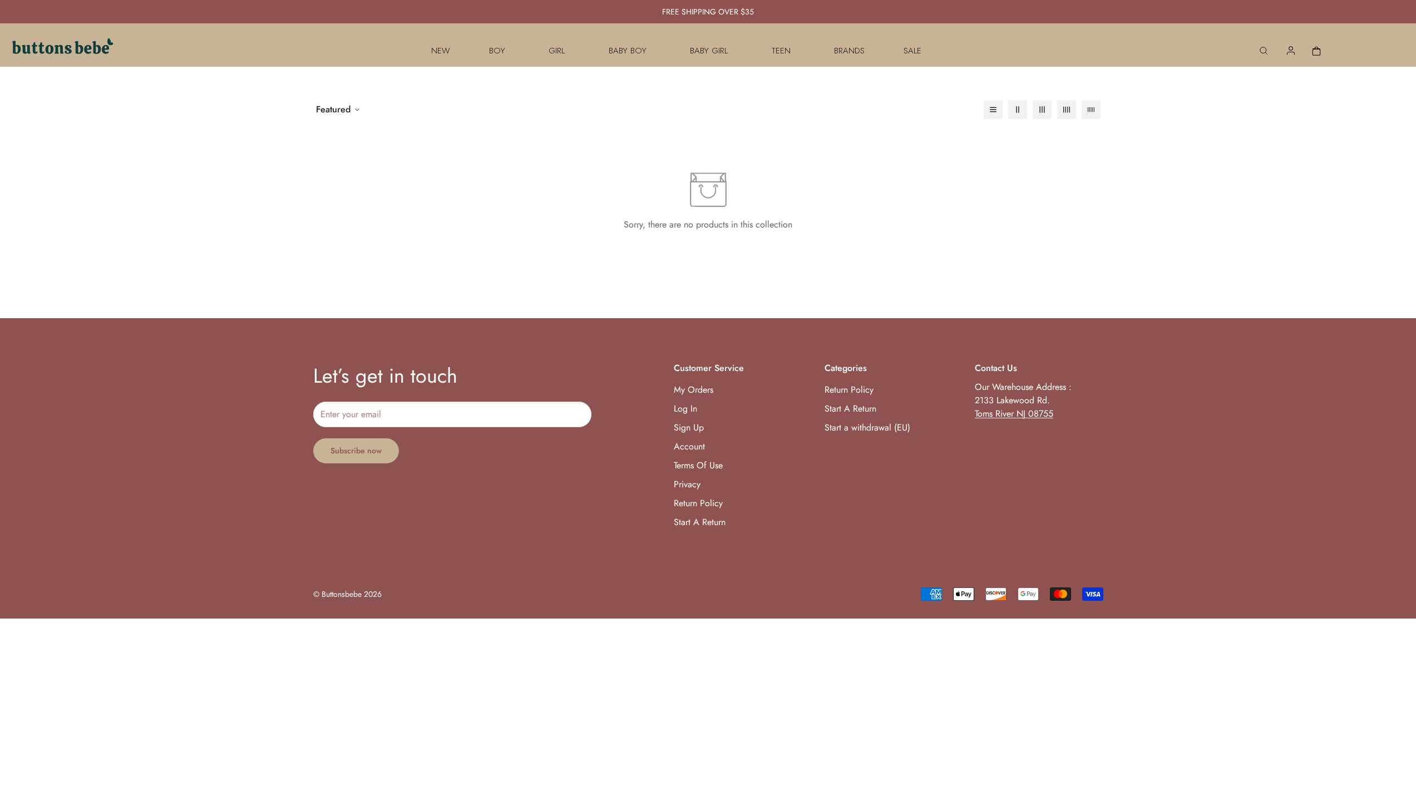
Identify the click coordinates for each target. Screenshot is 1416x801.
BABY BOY (628, 50)
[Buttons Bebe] (62, 50)
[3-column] (1042, 109)
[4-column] (1066, 109)
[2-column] (1017, 109)
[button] (1316, 50)
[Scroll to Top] (1394, 740)
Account (689, 446)
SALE (912, 50)
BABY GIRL (709, 50)
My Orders (693, 389)
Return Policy (698, 503)
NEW (440, 50)
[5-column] (1091, 109)
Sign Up (689, 427)
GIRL (557, 50)
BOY (497, 50)
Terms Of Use (698, 465)
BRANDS (849, 50)
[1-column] (993, 109)
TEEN (781, 50)
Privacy (687, 484)
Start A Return (700, 522)
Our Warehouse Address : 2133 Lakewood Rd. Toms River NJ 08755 (1023, 400)
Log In (685, 408)
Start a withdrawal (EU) (867, 427)
